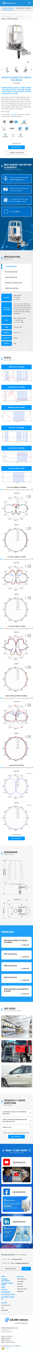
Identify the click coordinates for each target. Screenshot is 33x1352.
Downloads (4, 1310)
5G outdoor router (8, 1294)
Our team (19, 1284)
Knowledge (20, 1291)
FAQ (2, 1308)
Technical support (10, 1268)
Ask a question (5, 1305)
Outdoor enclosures (5, 1279)
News (3, 1287)
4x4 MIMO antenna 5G (7, 1297)
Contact (4, 1289)
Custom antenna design (7, 1284)
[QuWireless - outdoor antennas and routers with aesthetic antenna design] (9, 3)
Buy (26, 1268)
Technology (20, 1281)
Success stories (22, 1289)
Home (3, 1276)
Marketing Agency (5, 1347)
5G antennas (5, 1292)
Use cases (20, 1286)
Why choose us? (21, 1279)
